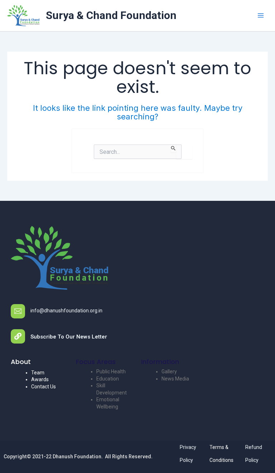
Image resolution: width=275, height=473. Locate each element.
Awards (40, 379)
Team (37, 372)
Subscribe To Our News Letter (68, 337)
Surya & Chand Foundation (111, 15)
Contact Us (43, 386)
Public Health (111, 371)
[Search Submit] (173, 148)
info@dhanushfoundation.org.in (66, 310)
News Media (175, 379)
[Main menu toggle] (260, 15)
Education (107, 379)
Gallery (169, 371)
